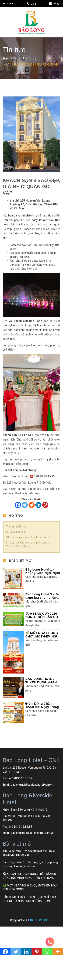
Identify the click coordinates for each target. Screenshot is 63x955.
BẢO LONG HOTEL (41, 920)
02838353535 (18, 531)
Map (55, 3)
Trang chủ (9, 58)
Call (32, 3)
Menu (10, 3)
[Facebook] (18, 505)
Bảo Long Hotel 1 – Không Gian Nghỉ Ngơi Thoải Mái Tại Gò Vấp (42, 573)
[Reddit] (32, 505)
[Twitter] (25, 505)
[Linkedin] (38, 505)
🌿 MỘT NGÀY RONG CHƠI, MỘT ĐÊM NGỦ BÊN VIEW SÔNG (41, 636)
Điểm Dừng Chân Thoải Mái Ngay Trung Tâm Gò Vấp (42, 707)
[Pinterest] (45, 505)
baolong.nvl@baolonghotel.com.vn (31, 537)
